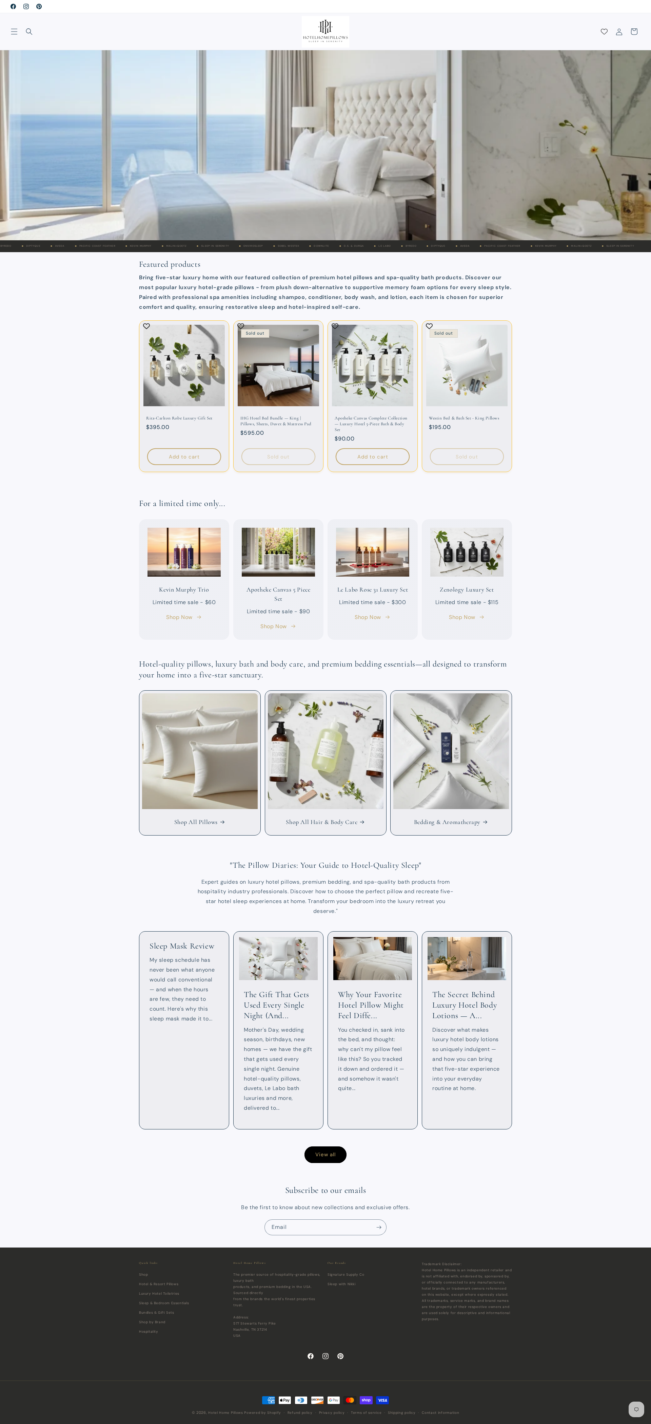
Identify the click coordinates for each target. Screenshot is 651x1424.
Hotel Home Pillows (225, 1412)
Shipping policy (402, 1412)
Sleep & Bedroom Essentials (164, 1302)
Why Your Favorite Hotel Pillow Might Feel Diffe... (371, 1005)
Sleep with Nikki (342, 1283)
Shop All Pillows (196, 821)
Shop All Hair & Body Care (321, 821)
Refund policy (300, 1412)
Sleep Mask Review (182, 946)
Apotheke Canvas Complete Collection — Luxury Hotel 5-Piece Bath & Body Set (371, 423)
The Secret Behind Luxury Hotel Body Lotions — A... (464, 1005)
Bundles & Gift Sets (156, 1312)
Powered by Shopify (262, 1412)
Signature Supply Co (346, 1274)
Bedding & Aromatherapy (447, 821)
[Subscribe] (378, 1227)
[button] (14, 31)
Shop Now (179, 617)
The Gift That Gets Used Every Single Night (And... (276, 1005)
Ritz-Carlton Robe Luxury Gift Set (179, 418)
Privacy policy (332, 1412)
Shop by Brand (152, 1321)
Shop (143, 1274)
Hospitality (148, 1331)
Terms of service (366, 1412)
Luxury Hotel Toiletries (159, 1293)
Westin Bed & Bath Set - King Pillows (464, 418)
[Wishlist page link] (604, 31)
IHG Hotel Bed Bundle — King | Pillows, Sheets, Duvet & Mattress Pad (275, 421)
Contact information (440, 1412)
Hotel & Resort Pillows (158, 1283)
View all (325, 1154)
